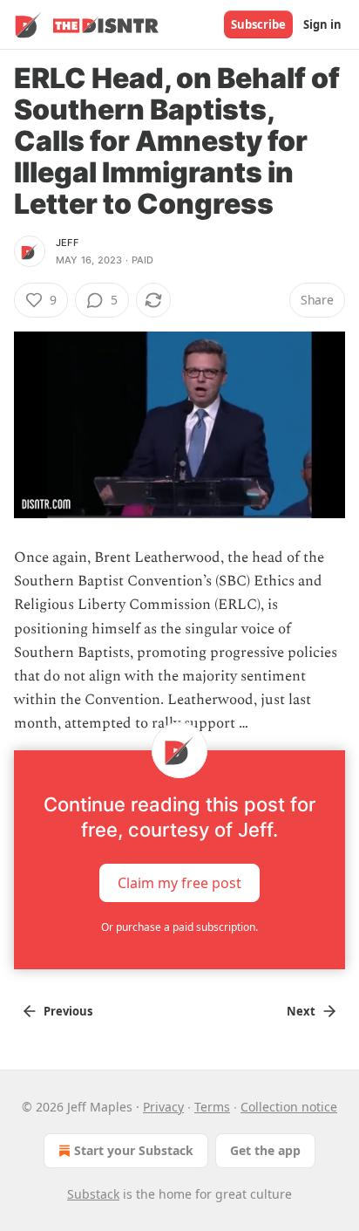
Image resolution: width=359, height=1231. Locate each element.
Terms (212, 1106)
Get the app (265, 1150)
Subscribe (258, 24)
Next (301, 1011)
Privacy (163, 1106)
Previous (68, 1011)
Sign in (322, 24)
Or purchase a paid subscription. (179, 927)
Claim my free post (179, 882)
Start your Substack (133, 1150)
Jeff (67, 242)
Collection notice (288, 1106)
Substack (93, 1194)
